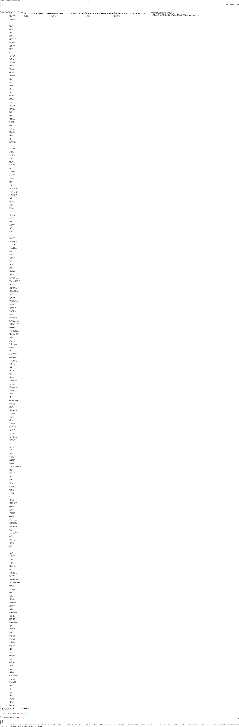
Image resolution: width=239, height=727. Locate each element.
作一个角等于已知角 (12, 384)
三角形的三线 (11, 414)
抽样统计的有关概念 (12, 674)
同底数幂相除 (11, 48)
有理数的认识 (11, 16)
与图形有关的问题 (12, 230)
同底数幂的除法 (11, 108)
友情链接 (153, 12)
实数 (9, 52)
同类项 (10, 89)
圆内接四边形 (11, 539)
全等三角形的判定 (12, 486)
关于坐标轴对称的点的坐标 (13, 330)
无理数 (10, 68)
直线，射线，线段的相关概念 (13, 366)
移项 (9, 165)
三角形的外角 (11, 419)
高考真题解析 (232, 4)
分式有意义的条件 (12, 129)
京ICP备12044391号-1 (183, 14)
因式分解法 (10, 221)
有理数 (10, 13)
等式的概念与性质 (12, 159)
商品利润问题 (11, 182)
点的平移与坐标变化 (12, 327)
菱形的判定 (10, 470)
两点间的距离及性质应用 (13, 353)
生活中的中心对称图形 (12, 619)
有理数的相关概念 (12, 15)
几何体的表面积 (11, 356)
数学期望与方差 (11, 662)
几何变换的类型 (11, 615)
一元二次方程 (11, 211)
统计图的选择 (11, 689)
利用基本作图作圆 (12, 393)
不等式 (10, 234)
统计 (9, 651)
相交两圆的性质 (11, 542)
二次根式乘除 (11, 151)
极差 (9, 658)
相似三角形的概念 (12, 512)
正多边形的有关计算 (12, 560)
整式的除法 (10, 112)
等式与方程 (10, 158)
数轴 (9, 18)
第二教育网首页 (8, 11)
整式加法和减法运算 (12, 96)
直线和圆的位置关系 (12, 555)
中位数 (10, 666)
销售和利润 (10, 251)
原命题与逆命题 (11, 347)
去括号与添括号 (11, 95)
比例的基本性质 (11, 497)
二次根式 (10, 145)
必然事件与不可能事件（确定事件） (15, 694)
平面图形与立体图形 (12, 363)
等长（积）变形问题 (12, 174)
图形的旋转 (10, 603)
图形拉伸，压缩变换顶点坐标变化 (14, 331)
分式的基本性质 (11, 131)
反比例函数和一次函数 (12, 290)
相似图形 (10, 519)
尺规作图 (10, 383)
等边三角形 (10, 427)
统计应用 (10, 669)
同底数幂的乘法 (11, 106)
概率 (9, 691)
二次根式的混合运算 (12, 155)
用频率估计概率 (11, 705)
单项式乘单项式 (11, 99)
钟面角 (10, 381)
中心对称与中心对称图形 (13, 612)
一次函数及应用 (11, 270)
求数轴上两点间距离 (12, 36)
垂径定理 (10, 529)
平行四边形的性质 (12, 459)
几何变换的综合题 (12, 616)
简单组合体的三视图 (12, 642)
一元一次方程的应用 (12, 171)
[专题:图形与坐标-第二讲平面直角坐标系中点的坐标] (51, 12)
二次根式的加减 (11, 152)
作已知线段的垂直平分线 (13, 387)
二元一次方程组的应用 (12, 195)
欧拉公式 (10, 354)
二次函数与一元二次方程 (13, 303)
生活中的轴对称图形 (12, 596)
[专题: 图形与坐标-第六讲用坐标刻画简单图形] (85, 12)
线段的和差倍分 (11, 370)
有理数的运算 (11, 25)
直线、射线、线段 (12, 364)
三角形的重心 (11, 420)
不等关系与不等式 (12, 237)
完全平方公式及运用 (12, 109)
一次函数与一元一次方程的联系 (14, 278)
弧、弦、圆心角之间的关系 (13, 532)
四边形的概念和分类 (12, 452)
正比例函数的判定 (12, 271)
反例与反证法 (11, 340)
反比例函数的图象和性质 (13, 288)
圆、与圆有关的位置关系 (13, 526)
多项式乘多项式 (11, 102)
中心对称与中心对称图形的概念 (14, 622)
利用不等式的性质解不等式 (13, 241)
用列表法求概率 (11, 698)
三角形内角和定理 (12, 417)
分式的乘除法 (11, 135)
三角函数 (10, 568)
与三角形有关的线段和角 (13, 410)
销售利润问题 (11, 202)
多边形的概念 (11, 443)
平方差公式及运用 (12, 105)
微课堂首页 (2, 5)
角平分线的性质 (11, 490)
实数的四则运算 (11, 72)
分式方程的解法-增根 (12, 142)
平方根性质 (10, 58)
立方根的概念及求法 (12, 62)
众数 (9, 668)
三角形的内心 (11, 552)
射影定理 (10, 510)
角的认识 (10, 373)
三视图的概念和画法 (12, 635)
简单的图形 (10, 350)
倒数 (9, 22)
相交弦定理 (10, 556)
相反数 (10, 23)
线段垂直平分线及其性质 (13, 487)
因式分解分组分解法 (12, 119)
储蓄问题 (10, 184)
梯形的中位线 (11, 477)
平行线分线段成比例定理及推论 (14, 523)
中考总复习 (237, 4)
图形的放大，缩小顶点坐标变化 (14, 334)
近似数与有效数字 (12, 42)
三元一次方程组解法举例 (13, 194)
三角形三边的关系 (12, 413)
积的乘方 (10, 49)
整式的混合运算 (11, 114)
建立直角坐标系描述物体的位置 (14, 321)
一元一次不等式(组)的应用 (13, 250)
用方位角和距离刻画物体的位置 (14, 323)
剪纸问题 (10, 592)
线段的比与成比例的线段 (13, 502)
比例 (9, 496)
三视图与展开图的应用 (12, 645)
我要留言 (162, 12)
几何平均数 (10, 659)
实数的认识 (10, 71)
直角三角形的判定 (12, 439)
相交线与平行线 (11, 394)
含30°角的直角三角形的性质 (13, 426)
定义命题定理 (11, 337)
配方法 (10, 218)
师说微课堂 (13, 11)
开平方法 (10, 217)
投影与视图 (10, 625)
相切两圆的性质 (11, 543)
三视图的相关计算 (12, 638)
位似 (9, 505)
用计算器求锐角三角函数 (13, 573)
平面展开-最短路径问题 (12, 434)
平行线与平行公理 (12, 404)
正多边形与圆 (11, 559)
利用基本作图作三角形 (12, 391)
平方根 (10, 53)
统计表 (10, 688)
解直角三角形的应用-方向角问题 (14, 579)
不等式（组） (11, 235)
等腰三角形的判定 (12, 424)
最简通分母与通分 (12, 132)
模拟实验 (10, 704)
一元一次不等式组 (12, 244)
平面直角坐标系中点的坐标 (13, 318)
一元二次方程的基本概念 (13, 212)
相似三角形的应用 (12, 516)
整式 (9, 91)
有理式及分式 (11, 128)
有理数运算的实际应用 (12, 38)
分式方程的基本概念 (12, 141)
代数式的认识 (11, 79)
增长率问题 (10, 228)
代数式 (10, 76)
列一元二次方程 (11, 214)
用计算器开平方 (11, 59)
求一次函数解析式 (12, 277)
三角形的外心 (11, 536)
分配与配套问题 (11, 201)
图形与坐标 (10, 314)
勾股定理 (10, 430)
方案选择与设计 (11, 207)
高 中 (1, 6)
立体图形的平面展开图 (12, 357)
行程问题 (10, 177)
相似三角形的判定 (12, 513)
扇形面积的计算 (11, 565)
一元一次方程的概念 (12, 164)
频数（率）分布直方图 (12, 682)
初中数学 (17, 11)
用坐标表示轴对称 (12, 589)
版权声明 (166, 12)
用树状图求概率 (11, 699)
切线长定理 (10, 549)
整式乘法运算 (11, 111)
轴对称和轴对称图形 (12, 586)
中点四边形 (10, 453)
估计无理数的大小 (12, 69)
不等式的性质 (11, 240)
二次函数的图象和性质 (12, 300)
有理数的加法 (11, 26)
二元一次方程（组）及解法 (13, 188)
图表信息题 (10, 231)
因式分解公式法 (11, 121)
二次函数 (10, 294)
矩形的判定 (10, 467)
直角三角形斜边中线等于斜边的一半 (15, 466)
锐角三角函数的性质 (12, 572)
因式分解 (10, 115)
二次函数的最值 (11, 304)
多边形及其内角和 (12, 444)
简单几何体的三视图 (12, 641)
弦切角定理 (10, 553)
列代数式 (10, 81)
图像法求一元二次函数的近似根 (14, 311)
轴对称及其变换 (11, 585)
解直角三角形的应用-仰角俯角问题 (14, 582)
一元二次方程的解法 (12, 215)
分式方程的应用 (11, 144)
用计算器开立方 (11, 65)
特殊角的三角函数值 (12, 575)
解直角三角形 (11, 576)
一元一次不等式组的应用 (24, 11)
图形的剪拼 (10, 598)
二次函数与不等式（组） (13, 307)
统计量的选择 (11, 665)
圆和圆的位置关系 (12, 545)
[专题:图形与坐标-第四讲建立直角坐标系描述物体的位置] (114, 12)
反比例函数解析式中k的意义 (13, 291)
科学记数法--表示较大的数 (13, 43)
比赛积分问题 (11, 185)
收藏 (238, 718)
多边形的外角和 (11, 447)
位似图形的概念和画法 (12, 506)
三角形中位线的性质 (12, 462)
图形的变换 (10, 583)
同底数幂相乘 (11, 46)
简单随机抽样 (11, 676)
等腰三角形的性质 (12, 423)
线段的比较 (10, 367)
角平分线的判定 (11, 493)
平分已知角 (10, 386)
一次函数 (10, 261)
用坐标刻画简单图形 (12, 324)
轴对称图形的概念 (12, 599)
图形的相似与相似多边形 (13, 520)
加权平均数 (10, 661)
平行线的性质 (11, 407)
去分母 (10, 169)
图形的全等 (10, 482)
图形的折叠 (10, 648)
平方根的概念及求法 (12, 55)
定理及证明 (10, 338)
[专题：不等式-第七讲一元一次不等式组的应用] (0, 707)
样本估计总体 (11, 671)
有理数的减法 (11, 28)
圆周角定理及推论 (12, 533)
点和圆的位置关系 (12, 535)
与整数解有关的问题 (12, 255)
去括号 (10, 168)
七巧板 (10, 376)
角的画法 (10, 374)
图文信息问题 (11, 205)
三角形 (10, 409)
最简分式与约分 (11, 134)
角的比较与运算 (11, 377)
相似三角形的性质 (12, 515)
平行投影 (10, 631)
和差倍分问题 (11, 172)
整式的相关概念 (11, 85)
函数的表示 (10, 267)
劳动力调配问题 (11, 178)
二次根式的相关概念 (12, 148)
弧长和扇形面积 (11, 562)
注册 (8, 0)
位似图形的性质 (11, 507)
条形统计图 (10, 685)
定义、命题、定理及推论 (13, 344)
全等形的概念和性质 (12, 483)
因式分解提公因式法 (12, 124)
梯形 (9, 473)
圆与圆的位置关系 (12, 540)
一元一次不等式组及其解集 (13, 245)
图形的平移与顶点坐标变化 (13, 333)
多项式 (10, 88)
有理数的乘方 (11, 32)
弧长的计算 (10, 563)
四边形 (10, 450)
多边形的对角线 (11, 446)
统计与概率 (10, 649)
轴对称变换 (10, 588)
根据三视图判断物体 (12, 639)
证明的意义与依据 (12, 341)
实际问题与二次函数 (12, 310)
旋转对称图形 (11, 606)
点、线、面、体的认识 (12, 360)
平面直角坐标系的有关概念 (13, 317)
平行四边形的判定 (12, 460)
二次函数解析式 (11, 298)
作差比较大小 (11, 35)
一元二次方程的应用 (12, 224)
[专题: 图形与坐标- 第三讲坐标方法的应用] (24, 12)
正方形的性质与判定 (12, 472)
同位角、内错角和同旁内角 (13, 400)
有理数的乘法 (11, 29)
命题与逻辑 (10, 343)
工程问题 (10, 181)
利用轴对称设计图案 (12, 595)
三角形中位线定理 (12, 436)
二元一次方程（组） (12, 187)
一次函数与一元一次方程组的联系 (14, 280)
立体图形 (10, 626)
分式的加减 (10, 138)
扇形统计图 (10, 684)
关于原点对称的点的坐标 (13, 328)
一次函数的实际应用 (12, 283)
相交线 (10, 396)
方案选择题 (10, 260)
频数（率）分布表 (12, 679)
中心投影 (10, 632)
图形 (9, 351)
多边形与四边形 (11, 440)
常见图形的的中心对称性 (13, 613)
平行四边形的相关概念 (12, 456)
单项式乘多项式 (11, 101)
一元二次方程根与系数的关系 (13, 222)
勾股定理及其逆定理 (12, 429)
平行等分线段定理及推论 (13, 500)
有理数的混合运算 (12, 33)
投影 (9, 629)
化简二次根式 (11, 149)
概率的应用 (10, 701)
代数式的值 (10, 82)
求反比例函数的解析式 (12, 287)
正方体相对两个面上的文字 (13, 361)
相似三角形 (10, 509)
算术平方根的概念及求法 (13, 56)
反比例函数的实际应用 (12, 293)
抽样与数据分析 (11, 652)
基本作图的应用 (11, 390)
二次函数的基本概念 (12, 297)
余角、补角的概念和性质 (13, 380)
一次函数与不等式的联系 (13, 281)
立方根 (10, 61)
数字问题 (10, 175)
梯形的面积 (10, 476)
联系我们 (157, 12)
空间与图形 (10, 313)
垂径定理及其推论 (12, 530)
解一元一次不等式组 (12, 247)
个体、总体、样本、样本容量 (13, 675)
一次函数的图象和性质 (12, 275)
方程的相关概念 (11, 161)
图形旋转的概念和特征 (12, 605)
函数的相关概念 (11, 265)
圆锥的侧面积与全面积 (12, 566)
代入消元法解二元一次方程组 (13, 191)
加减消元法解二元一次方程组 (13, 192)
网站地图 (170, 12)
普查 (9, 678)
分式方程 (10, 139)
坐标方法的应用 (11, 320)
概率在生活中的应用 (12, 702)
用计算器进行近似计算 (12, 75)
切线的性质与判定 (12, 550)
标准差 (10, 656)
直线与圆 (10, 546)
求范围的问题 (11, 254)
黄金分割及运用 (11, 499)
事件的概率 (10, 692)
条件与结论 (10, 346)
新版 (229, 4)
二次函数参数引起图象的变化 (13, 301)
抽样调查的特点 (11, 672)
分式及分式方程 (11, 125)
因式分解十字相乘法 (12, 122)
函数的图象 (10, 268)
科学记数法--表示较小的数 (13, 45)
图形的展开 (10, 646)
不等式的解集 (11, 238)
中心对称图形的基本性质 (13, 621)
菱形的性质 (10, 469)
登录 (5, 0)
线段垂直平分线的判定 (12, 489)
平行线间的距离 (11, 457)
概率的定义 (10, 695)
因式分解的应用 (11, 118)
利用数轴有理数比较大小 (13, 19)
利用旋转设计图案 (12, 618)
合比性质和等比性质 (12, 503)
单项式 (10, 86)
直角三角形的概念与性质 (13, 437)
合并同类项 (10, 167)
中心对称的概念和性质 (12, 609)
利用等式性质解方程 (12, 162)
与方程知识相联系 (12, 257)
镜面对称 (10, 593)
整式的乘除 (10, 98)
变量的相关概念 (11, 264)
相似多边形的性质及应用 (13, 522)
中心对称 (10, 608)
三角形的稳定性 (11, 416)
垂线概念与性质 (11, 399)
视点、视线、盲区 (12, 636)
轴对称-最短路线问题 (12, 602)
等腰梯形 (10, 479)
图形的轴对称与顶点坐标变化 (13, 336)
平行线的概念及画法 (12, 403)
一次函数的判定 (11, 274)
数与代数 (10, 12)
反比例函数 (10, 284)
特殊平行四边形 (11, 463)
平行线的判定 (11, 406)
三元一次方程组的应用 (12, 208)
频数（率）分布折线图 (12, 681)
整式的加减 (10, 92)
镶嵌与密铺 (10, 449)
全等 (9, 480)
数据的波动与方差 (12, 655)
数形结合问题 (11, 204)
